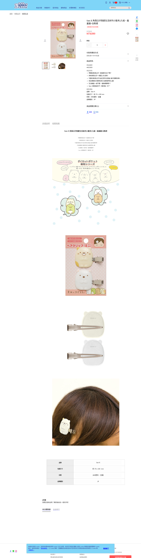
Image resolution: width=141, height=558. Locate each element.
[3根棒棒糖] (21, 5)
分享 (90, 112)
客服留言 (82, 554)
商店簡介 (52, 554)
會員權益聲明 (83, 557)
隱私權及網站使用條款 (56, 557)
